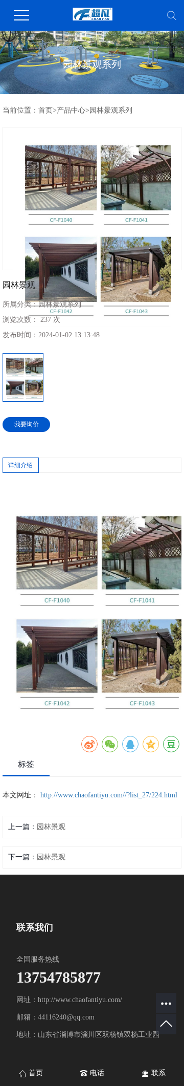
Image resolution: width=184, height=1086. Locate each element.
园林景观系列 (110, 110)
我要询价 (26, 424)
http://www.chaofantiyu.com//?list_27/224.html (108, 795)
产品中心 (71, 110)
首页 (45, 110)
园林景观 (51, 827)
